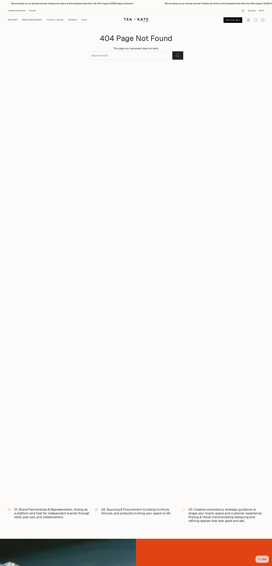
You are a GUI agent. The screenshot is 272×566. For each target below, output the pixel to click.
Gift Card (251, 11)
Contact (32, 10)
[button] (55, 20)
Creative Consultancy (17, 10)
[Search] (177, 55)
